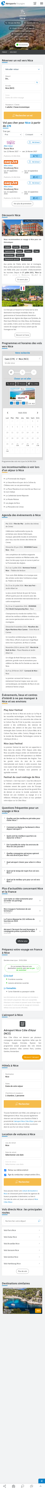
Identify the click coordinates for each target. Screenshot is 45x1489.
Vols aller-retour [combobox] (12, 69)
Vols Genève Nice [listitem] (11, 1257)
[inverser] (37, 82)
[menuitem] (13, 3)
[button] (13, 23)
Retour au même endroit (18, 1170)
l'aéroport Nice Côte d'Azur (24, 1121)
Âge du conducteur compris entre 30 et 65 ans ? (24, 1175)
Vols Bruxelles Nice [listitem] (11, 1244)
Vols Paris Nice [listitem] (10, 1230)
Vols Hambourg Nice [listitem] (12, 1264)
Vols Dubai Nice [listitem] (10, 1237)
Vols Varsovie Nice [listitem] (11, 1250)
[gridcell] (7, 422)
